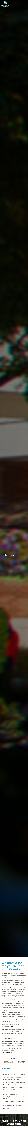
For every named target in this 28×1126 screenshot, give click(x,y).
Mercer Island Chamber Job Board (13, 1087)
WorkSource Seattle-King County (12, 1105)
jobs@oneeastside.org (8, 1038)
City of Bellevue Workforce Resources (14, 1072)
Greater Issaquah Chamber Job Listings (14, 1082)
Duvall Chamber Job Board (11, 1079)
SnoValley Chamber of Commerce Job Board (14, 1097)
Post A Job (6, 1108)
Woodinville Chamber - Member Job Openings (13, 1102)
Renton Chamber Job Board (11, 1094)
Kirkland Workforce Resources (12, 1084)
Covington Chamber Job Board (12, 1077)
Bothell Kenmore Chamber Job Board (14, 1074)
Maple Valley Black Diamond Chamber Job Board (14, 1090)
